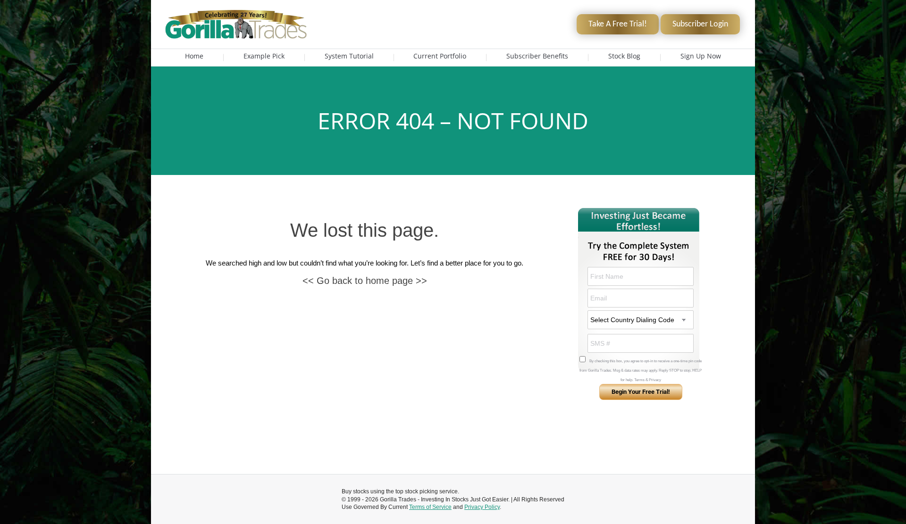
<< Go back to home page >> (364, 280)
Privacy (655, 380)
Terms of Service (430, 507)
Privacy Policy (482, 507)
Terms (639, 380)
